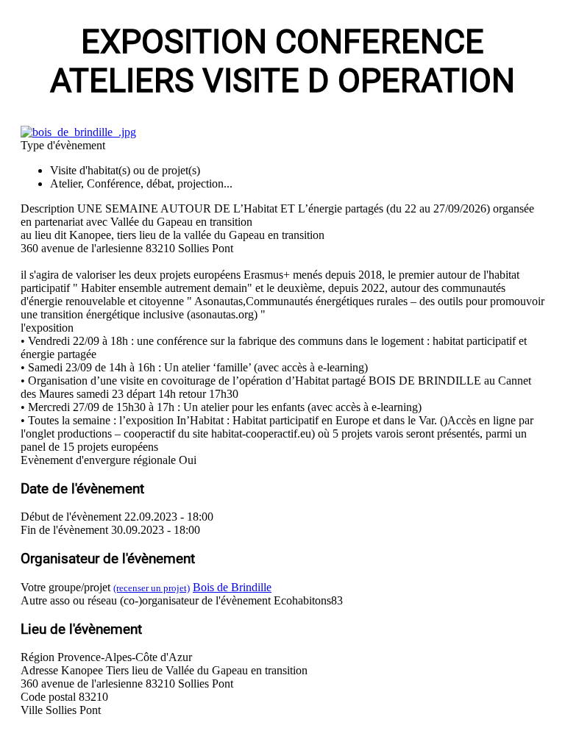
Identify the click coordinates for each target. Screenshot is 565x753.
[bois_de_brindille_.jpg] (78, 132)
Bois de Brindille (232, 587)
